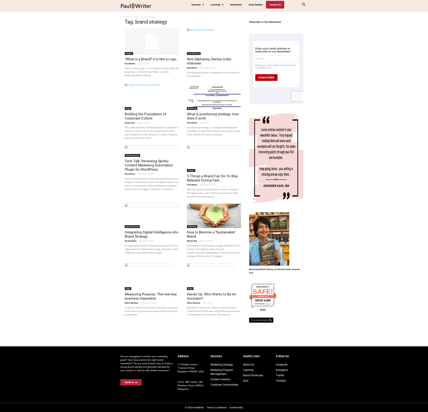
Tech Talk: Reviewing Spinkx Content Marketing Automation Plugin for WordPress (149, 165)
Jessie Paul (129, 122)
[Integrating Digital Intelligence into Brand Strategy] (152, 216)
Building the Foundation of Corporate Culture (145, 116)
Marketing (192, 108)
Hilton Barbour (131, 303)
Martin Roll (192, 241)
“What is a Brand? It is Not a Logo (150, 59)
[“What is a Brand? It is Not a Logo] (152, 41)
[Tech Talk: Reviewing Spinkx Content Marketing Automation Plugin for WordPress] (152, 151)
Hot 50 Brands (194, 53)
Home (127, 16)
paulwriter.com (262, 296)
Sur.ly (268, 303)
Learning (215, 4)
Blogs (128, 108)
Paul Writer (130, 63)
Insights (129, 53)
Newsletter (236, 4)
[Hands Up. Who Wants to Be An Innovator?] (214, 276)
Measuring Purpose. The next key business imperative (151, 296)
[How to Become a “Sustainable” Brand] (214, 216)
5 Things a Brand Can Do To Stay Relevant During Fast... (212, 178)
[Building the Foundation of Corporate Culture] (152, 96)
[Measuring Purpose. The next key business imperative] (152, 276)
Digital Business (132, 226)
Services (196, 4)
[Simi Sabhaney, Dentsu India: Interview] (214, 41)
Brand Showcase (132, 155)
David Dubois (131, 241)
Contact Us (275, 4)
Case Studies (256, 4)
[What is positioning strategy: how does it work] (214, 96)
